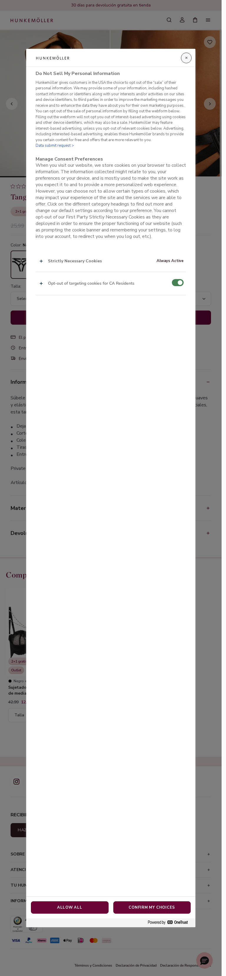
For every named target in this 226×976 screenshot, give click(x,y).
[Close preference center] (186, 58)
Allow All (69, 907)
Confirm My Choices (152, 907)
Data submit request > (55, 145)
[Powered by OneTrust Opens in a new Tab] (170, 922)
